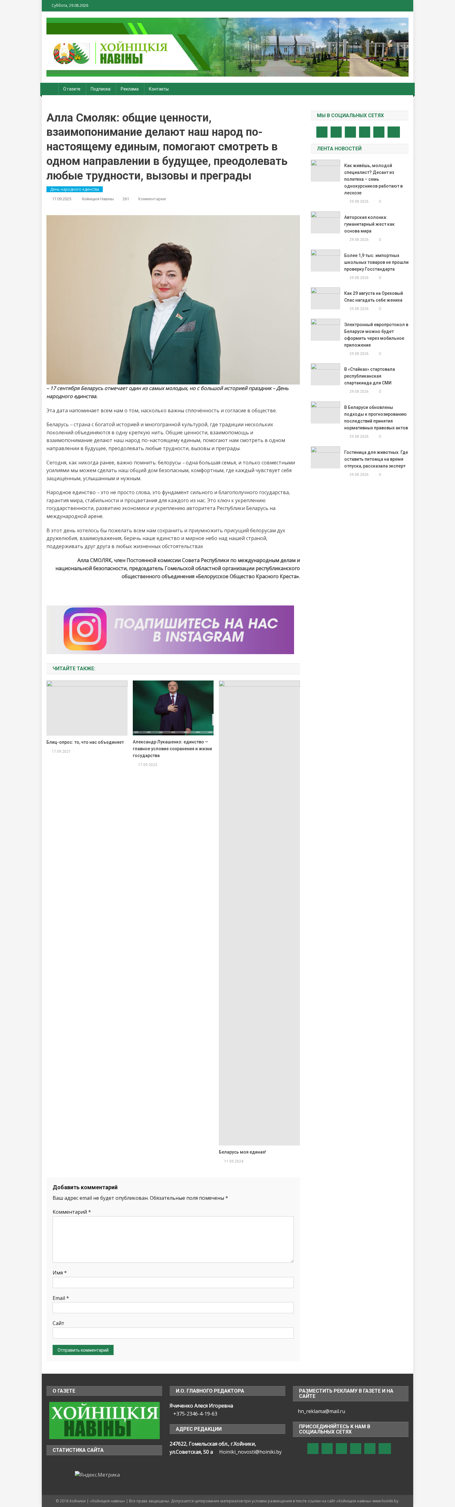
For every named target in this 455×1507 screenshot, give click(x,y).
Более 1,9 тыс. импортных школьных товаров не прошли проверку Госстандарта (376, 262)
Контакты (159, 88)
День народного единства (74, 189)
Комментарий (72, 1211)
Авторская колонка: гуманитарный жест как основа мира (369, 224)
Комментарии (152, 199)
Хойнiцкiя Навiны (98, 199)
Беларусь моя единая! (242, 1152)
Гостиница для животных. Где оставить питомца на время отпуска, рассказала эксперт (376, 459)
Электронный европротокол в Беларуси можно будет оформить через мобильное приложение (376, 335)
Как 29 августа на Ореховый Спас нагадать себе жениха (373, 297)
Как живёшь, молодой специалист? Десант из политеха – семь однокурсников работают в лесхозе (373, 179)
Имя (60, 1272)
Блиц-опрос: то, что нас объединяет (85, 742)
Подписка (100, 88)
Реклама (130, 88)
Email (61, 1298)
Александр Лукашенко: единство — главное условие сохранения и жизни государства (172, 748)
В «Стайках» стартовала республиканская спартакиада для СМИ (369, 376)
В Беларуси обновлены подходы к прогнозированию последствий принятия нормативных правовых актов (376, 417)
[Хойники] (104, 1420)
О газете (71, 88)
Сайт (58, 1323)
